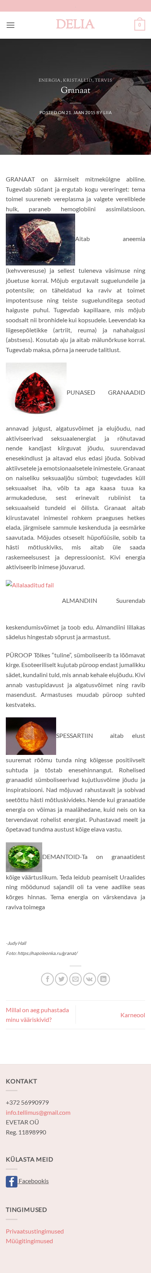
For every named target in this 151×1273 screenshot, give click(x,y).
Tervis (103, 80)
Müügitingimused (29, 1240)
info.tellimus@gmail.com (38, 1112)
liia (107, 112)
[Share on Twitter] (61, 979)
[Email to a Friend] (75, 979)
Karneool (132, 1014)
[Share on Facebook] (47, 979)
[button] (10, 24)
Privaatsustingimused (35, 1231)
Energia (50, 80)
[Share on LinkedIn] (103, 979)
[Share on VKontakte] (89, 979)
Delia (75, 25)
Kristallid (78, 80)
